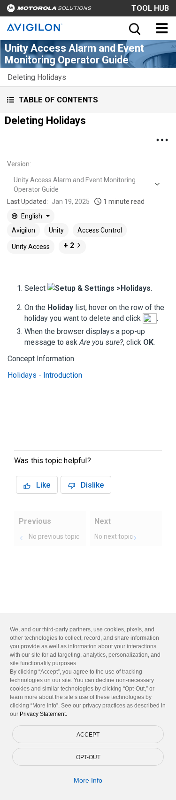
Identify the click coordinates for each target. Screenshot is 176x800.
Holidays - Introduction (45, 375)
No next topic (113, 536)
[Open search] (133, 28)
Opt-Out (88, 757)
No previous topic (54, 536)
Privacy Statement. (43, 714)
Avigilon (23, 230)
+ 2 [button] (68, 245)
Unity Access (31, 246)
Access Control (99, 230)
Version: (19, 164)
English (31, 216)
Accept (88, 734)
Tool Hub (150, 8)
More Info (88, 780)
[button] (88, 100)
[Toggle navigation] (162, 28)
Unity (56, 230)
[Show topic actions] (162, 140)
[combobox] (85, 184)
